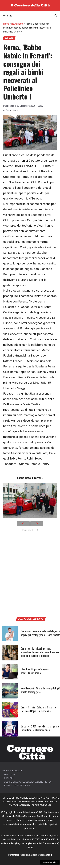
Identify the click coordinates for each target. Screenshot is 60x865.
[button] (55, 15)
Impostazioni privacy (50, 862)
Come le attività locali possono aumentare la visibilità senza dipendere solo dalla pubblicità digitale (40, 652)
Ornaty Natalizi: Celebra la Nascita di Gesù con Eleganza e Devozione (39, 709)
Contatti (9, 778)
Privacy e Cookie (12, 770)
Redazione (12, 110)
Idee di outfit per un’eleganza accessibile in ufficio (35, 671)
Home (6, 24)
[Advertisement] (30, 572)
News (9, 38)
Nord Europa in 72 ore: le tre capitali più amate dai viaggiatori (40, 690)
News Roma (17, 24)
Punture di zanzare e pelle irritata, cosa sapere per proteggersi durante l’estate (40, 633)
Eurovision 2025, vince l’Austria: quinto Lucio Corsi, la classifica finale (40, 728)
